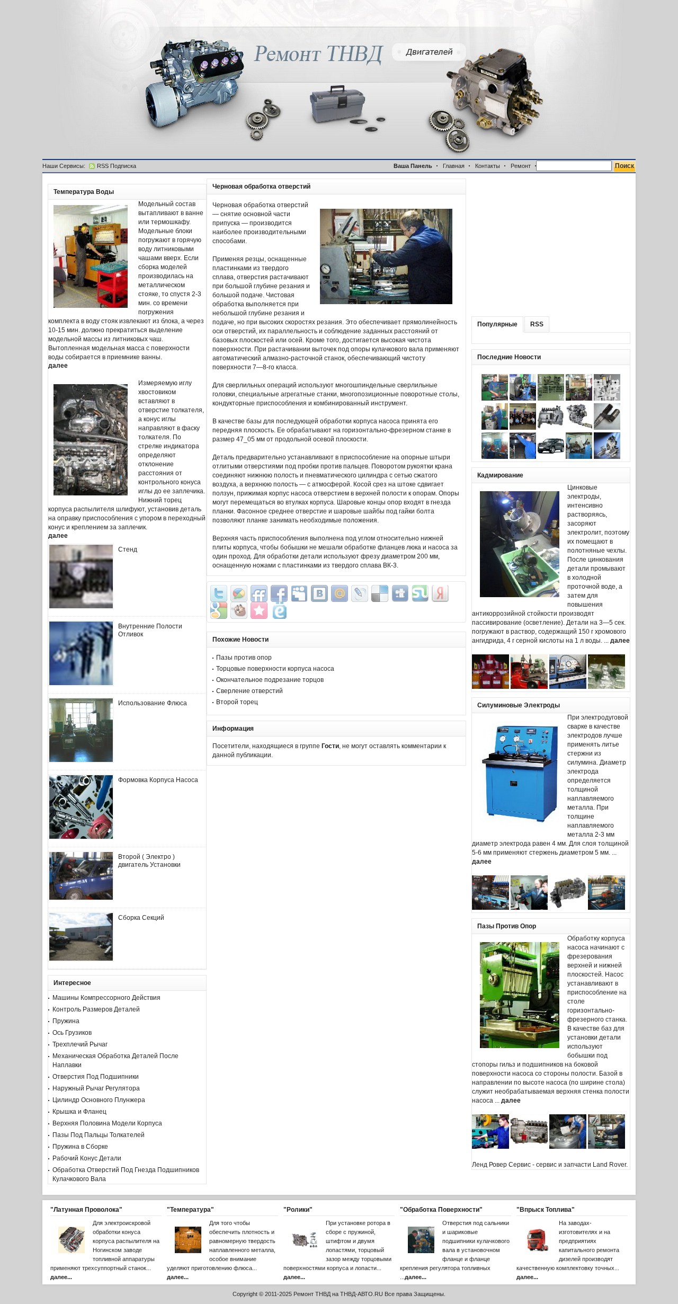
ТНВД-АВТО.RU (361, 1294)
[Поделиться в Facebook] (279, 593)
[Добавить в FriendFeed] (259, 593)
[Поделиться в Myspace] (299, 593)
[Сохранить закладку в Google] (218, 610)
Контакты (487, 166)
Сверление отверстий (249, 691)
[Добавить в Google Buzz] (238, 593)
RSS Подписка (116, 166)
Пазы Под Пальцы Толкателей (98, 1135)
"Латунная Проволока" (86, 1209)
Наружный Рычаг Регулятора (96, 1088)
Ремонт (521, 166)
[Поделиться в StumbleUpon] (420, 593)
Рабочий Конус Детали (86, 1158)
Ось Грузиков (72, 1032)
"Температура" (190, 1209)
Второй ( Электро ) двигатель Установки (149, 860)
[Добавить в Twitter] (218, 593)
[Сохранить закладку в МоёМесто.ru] (279, 610)
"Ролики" (298, 1209)
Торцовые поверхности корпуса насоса (275, 668)
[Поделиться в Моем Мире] (339, 593)
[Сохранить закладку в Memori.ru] (259, 610)
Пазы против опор (244, 657)
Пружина (65, 1021)
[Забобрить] (238, 610)
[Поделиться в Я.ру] (440, 593)
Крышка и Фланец (79, 1111)
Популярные (497, 324)
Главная (454, 166)
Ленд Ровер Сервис (501, 1164)
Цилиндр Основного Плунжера (98, 1100)
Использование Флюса (152, 703)
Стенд (127, 549)
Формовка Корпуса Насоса (158, 780)
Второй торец (237, 702)
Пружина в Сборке (80, 1146)
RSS (536, 324)
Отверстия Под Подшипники (95, 1076)
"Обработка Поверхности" (441, 1209)
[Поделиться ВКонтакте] (319, 593)
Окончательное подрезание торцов (270, 680)
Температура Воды (83, 192)
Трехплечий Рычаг (80, 1044)
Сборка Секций (141, 917)
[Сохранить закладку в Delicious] (379, 593)
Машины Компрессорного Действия (106, 997)
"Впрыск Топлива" (545, 1209)
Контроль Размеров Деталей (96, 1009)
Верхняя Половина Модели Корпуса (107, 1123)
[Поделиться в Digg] (399, 593)
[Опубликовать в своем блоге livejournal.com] (359, 593)
